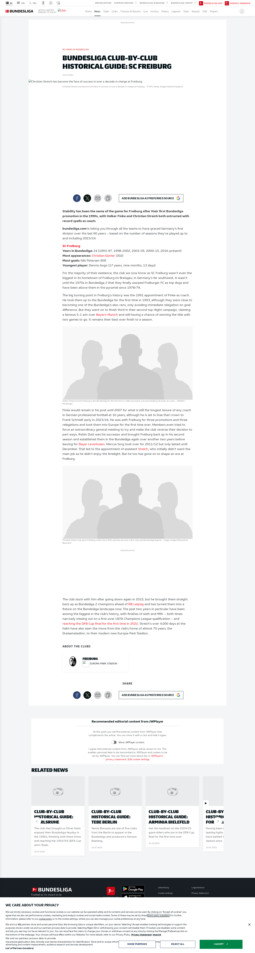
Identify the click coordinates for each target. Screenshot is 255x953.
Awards (196, 11)
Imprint (157, 935)
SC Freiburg (71, 246)
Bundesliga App (213, 3)
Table (106, 11)
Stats (186, 11)
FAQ (205, 11)
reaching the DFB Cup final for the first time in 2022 (100, 623)
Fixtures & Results (131, 11)
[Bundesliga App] (201, 3)
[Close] (249, 924)
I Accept (219, 944)
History (155, 11)
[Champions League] (50, 3)
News (97, 11)
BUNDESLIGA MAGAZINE (152, 2)
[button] (240, 11)
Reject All (177, 944)
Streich (143, 449)
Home (88, 11)
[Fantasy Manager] (227, 3)
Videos (165, 11)
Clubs (115, 11)
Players (214, 11)
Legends (176, 11)
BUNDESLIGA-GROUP (182, 2)
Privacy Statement (200, 893)
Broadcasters (103, 2)
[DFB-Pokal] (43, 3)
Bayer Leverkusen (92, 444)
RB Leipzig (136, 604)
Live (145, 11)
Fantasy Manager (240, 3)
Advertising (163, 888)
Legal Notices (198, 888)
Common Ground (124, 2)
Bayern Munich (107, 315)
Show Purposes (137, 944)
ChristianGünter (103, 256)
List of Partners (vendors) (19, 948)
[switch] (114, 742)
